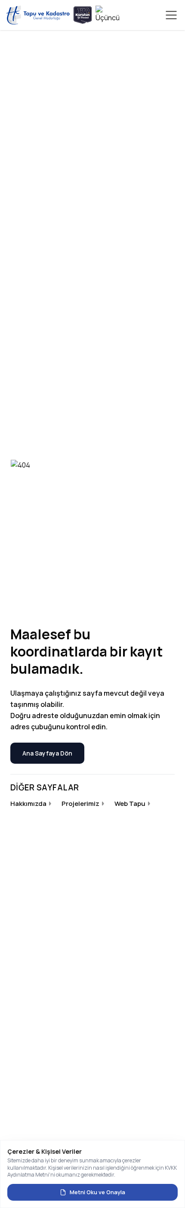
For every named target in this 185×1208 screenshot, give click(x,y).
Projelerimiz (80, 803)
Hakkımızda (28, 803)
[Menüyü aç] (171, 15)
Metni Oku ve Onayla (97, 1192)
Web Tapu (129, 803)
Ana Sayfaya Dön (47, 753)
